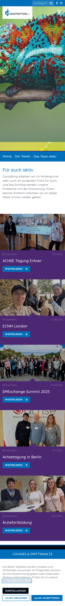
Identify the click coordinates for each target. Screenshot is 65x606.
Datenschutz (17, 117)
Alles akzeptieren (47, 598)
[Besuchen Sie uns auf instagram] (61, 3)
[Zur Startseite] (17, 12)
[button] (59, 12)
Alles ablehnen (16, 598)
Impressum (15, 126)
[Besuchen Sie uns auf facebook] (57, 3)
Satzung (12, 107)
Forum (10, 136)
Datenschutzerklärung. (17, 580)
